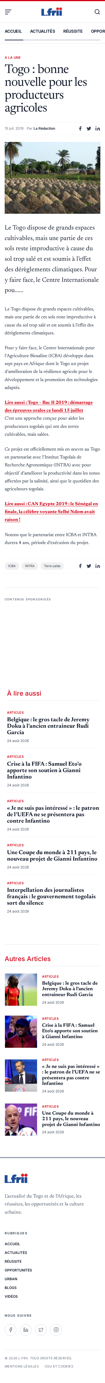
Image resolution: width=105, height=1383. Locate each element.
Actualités (42, 31)
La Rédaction (44, 128)
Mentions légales (22, 1366)
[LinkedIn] (26, 1330)
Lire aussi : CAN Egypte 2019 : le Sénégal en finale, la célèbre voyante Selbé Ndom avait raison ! (51, 512)
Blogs (11, 1287)
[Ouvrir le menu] (10, 12)
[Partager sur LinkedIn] (97, 128)
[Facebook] (10, 1330)
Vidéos (11, 1296)
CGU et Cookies (59, 1366)
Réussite (73, 31)
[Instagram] (56, 1330)
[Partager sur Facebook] (80, 128)
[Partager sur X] (89, 128)
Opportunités (18, 1270)
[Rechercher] (94, 12)
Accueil (13, 31)
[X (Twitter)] (41, 1330)
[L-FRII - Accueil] (52, 12)
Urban (11, 1279)
